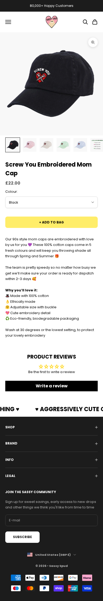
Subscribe (22, 537)
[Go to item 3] (46, 144)
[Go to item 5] (80, 144)
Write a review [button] (52, 386)
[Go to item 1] (12, 144)
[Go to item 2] (29, 144)
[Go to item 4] (63, 144)
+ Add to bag (51, 222)
